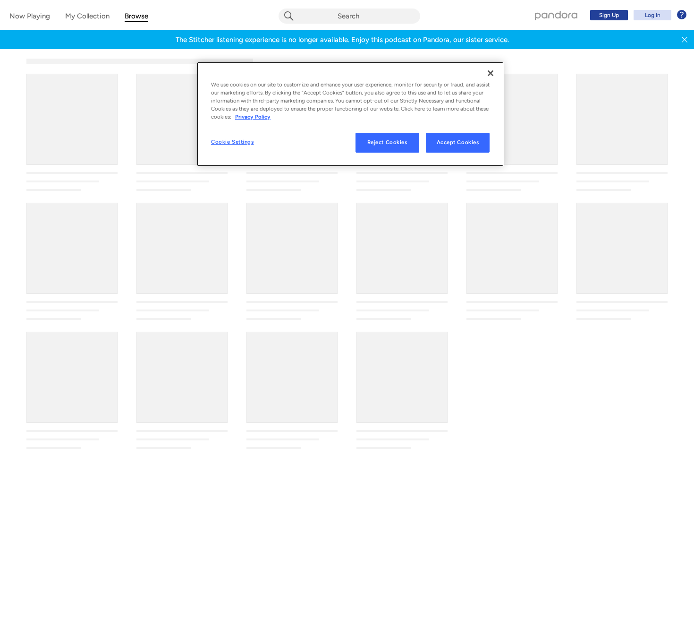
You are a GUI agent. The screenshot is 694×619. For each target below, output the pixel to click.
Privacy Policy (253, 116)
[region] (350, 114)
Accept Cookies (458, 142)
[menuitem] (636, 15)
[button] (684, 39)
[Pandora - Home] (556, 15)
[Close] (490, 73)
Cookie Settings (232, 141)
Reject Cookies (387, 142)
